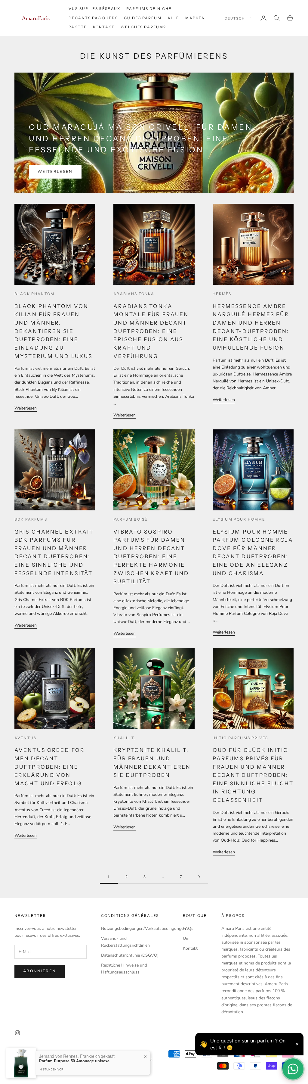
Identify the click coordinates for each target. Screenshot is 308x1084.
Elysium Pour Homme (239, 519)
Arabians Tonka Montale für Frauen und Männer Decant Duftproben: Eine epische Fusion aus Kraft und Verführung (151, 331)
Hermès (222, 293)
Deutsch (235, 18)
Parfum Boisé (130, 519)
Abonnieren (39, 971)
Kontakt (104, 27)
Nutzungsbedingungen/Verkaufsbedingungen (143, 928)
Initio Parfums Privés (240, 738)
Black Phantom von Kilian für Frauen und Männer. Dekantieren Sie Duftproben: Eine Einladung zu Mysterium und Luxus (53, 331)
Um (186, 938)
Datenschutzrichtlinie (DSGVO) (130, 955)
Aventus (25, 738)
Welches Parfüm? (143, 27)
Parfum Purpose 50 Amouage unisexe (74, 1060)
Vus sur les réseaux (94, 8)
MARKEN (195, 18)
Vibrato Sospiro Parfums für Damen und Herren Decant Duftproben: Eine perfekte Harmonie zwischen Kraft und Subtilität (151, 556)
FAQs (188, 928)
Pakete (78, 27)
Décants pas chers (93, 18)
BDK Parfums (30, 519)
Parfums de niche (149, 8)
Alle (174, 18)
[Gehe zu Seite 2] (199, 876)
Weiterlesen (55, 171)
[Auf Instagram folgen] (17, 1033)
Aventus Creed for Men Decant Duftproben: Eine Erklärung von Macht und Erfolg (49, 767)
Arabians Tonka (133, 293)
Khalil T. (124, 738)
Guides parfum (143, 18)
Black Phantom (34, 293)
